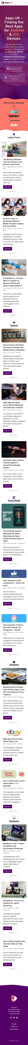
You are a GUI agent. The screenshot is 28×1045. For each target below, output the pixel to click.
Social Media (21, 543)
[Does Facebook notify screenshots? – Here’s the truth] (14, 577)
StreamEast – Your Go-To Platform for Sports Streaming (13, 903)
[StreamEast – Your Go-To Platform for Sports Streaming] (14, 897)
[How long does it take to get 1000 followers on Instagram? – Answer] (14, 621)
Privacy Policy (14, 1029)
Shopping (20, 697)
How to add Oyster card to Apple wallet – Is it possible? (14, 783)
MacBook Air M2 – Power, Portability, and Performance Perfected (13, 846)
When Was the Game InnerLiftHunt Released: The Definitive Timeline (13, 405)
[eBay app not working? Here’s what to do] (14, 735)
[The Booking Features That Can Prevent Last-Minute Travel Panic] (14, 156)
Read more (7, 187)
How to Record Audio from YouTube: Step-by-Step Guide (14, 944)
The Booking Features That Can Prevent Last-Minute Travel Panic (12, 162)
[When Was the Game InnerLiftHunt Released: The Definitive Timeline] (14, 399)
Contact (14, 1024)
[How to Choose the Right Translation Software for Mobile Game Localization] (14, 341)
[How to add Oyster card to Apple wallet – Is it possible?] (14, 777)
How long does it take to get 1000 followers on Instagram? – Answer (13, 627)
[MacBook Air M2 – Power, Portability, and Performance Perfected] (14, 840)
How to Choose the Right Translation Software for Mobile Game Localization (14, 347)
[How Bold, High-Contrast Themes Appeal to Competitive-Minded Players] (14, 456)
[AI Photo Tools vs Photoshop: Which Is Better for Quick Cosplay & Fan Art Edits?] (14, 215)
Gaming (18, 352)
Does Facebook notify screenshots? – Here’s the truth (13, 583)
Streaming (6, 853)
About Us (14, 1027)
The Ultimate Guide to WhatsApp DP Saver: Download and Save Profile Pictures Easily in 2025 (13, 536)
